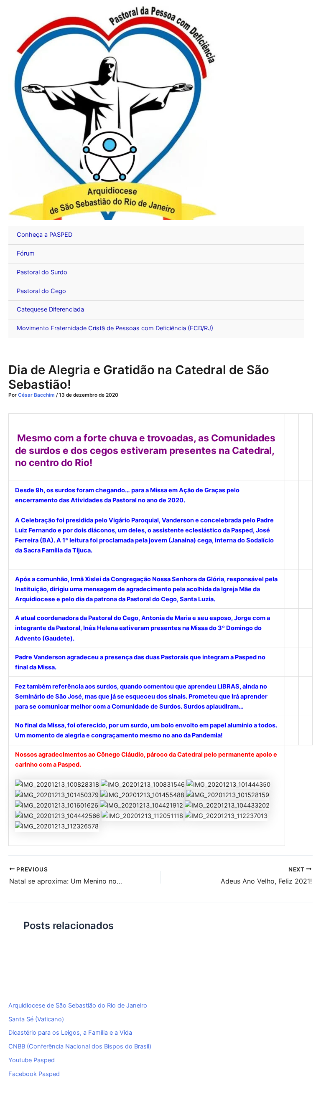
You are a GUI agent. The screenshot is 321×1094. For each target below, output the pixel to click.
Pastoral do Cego (41, 291)
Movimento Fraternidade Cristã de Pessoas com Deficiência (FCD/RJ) (115, 328)
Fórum (26, 253)
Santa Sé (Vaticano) (36, 1019)
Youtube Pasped (31, 1060)
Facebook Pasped (34, 1074)
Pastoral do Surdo (42, 272)
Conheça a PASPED (44, 234)
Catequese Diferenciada (50, 309)
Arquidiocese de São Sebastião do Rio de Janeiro (77, 1005)
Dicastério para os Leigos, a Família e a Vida (70, 1032)
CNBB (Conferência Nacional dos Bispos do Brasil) (79, 1046)
